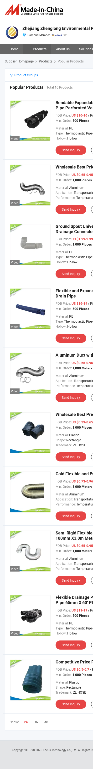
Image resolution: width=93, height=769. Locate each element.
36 (36, 722)
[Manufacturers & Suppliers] (35, 9)
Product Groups (26, 75)
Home (14, 49)
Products (39, 49)
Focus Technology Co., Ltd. (60, 750)
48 (46, 722)
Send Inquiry (71, 150)
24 (26, 722)
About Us (63, 49)
